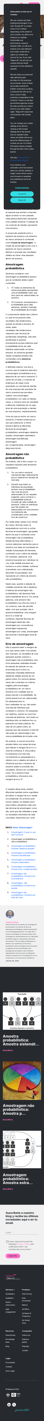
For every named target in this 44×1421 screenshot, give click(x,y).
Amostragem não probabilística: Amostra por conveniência (23, 876)
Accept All (22, 194)
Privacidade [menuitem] (10, 1362)
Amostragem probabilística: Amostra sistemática (23, 861)
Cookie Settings (22, 188)
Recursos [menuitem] (10, 1331)
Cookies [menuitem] (9, 1367)
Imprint (25, 160)
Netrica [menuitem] (25, 1305)
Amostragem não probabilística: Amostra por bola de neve (23, 895)
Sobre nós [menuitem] (26, 1335)
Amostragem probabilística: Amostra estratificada (23, 854)
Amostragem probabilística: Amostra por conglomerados (24, 867)
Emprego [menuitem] (25, 1346)
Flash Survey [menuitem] (27, 1294)
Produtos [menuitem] (26, 1290)
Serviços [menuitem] (9, 1290)
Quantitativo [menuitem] (10, 1294)
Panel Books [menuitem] (10, 1335)
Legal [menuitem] (8, 1358)
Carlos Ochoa (12, 922)
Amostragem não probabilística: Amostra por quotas (23, 885)
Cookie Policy (15, 160)
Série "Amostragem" (23, 827)
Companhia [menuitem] (27, 1331)
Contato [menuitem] (25, 1350)
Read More (8, 1050)
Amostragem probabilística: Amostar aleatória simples (23, 847)
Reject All (22, 200)
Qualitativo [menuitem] (10, 1298)
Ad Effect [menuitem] (25, 1309)
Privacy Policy (23, 157)
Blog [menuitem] (7, 1346)
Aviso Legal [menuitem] (10, 1371)
